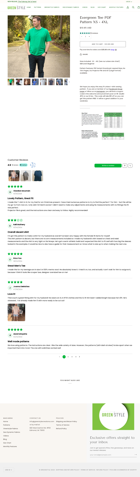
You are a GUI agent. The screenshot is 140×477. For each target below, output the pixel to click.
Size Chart (7, 443)
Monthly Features (10, 446)
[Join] (135, 454)
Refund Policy (61, 428)
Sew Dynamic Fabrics (11, 432)
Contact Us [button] (35, 418)
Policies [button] (60, 418)
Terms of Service (62, 425)
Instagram (100, 91)
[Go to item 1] (14, 175)
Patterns (6, 425)
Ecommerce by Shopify (127, 470)
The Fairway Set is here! (27, 1)
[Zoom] (39, 46)
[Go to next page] (80, 356)
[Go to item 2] (25, 175)
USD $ (128, 2)
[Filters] (124, 166)
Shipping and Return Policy (66, 421)
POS (111, 470)
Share (85, 54)
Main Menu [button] (8, 418)
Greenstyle (45, 470)
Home (5, 421)
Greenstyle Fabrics (10, 428)
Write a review (108, 165)
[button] (37, 7)
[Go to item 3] (37, 175)
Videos (6, 436)
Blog (5, 439)
